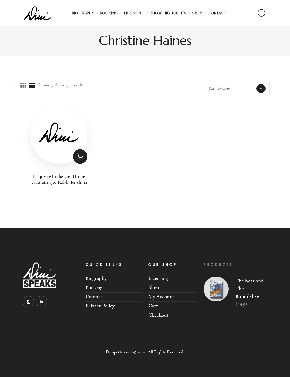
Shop (153, 287)
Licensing (158, 278)
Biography (96, 278)
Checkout (158, 315)
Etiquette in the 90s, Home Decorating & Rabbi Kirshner (59, 179)
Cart (153, 305)
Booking (94, 287)
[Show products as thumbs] (23, 85)
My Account (161, 296)
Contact (94, 296)
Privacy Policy (100, 305)
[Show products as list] (32, 85)
